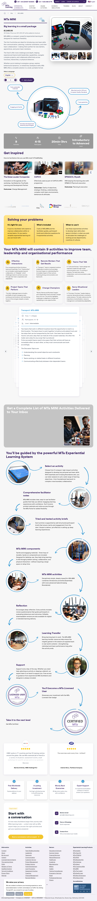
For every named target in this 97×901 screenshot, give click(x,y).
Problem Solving (30, 864)
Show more (26, 763)
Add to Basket (28, 80)
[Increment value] (15, 80)
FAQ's (3, 864)
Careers (4, 857)
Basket (57, 1)
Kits (12, 13)
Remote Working (30, 878)
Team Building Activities (32, 850)
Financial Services (54, 855)
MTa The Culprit (77, 871)
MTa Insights (76, 850)
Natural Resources (54, 857)
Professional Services (55, 878)
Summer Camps (54, 853)
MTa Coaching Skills (79, 866)
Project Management (31, 862)
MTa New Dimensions (79, 875)
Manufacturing (53, 864)
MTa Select (76, 864)
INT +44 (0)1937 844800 (25, 2)
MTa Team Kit (77, 853)
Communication (30, 857)
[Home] (5, 13)
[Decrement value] (5, 80)
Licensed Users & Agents (9, 860)
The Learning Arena (7, 862)
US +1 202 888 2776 (45, 2)
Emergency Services (55, 873)
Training (66, 6)
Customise (10, 894)
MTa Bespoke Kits (78, 860)
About (80, 6)
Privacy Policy (6, 873)
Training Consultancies (56, 871)
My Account (5, 855)
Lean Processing (30, 869)
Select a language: (9, 71)
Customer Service (30, 860)
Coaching (28, 873)
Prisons (51, 880)
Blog (74, 6)
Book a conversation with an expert (24, 837)
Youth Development (31, 866)
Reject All (19, 894)
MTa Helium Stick (78, 878)
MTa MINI (20, 13)
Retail (51, 875)
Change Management (31, 875)
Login (63, 1)
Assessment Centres (31, 871)
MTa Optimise (77, 862)
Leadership (28, 853)
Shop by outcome (32, 7)
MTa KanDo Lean (78, 873)
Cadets (51, 869)
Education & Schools (55, 850)
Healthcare (52, 860)
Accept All (28, 894)
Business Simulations (56, 7)
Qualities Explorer (7, 869)
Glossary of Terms (7, 866)
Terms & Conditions (7, 871)
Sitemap (4, 875)
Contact (4, 850)
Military (51, 866)
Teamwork (28, 855)
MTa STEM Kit (77, 855)
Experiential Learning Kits (18, 7)
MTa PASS (76, 857)
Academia (52, 862)
